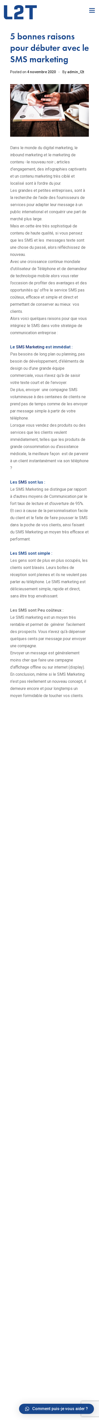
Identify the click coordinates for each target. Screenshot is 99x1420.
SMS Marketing (30, 347)
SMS (22, 482)
